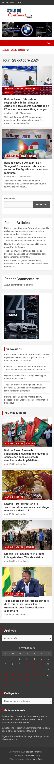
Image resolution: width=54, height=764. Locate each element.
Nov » (49, 685)
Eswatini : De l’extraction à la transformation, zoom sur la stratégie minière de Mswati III (26, 507)
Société (9, 92)
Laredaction (26, 113)
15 (13, 669)
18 (34, 669)
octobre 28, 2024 (12, 113)
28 (6, 680)
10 (27, 664)
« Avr (4, 685)
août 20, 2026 (10, 514)
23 (20, 675)
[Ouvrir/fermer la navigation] (6, 43)
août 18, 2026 (10, 614)
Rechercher (9, 198)
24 (27, 675)
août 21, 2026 (10, 464)
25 (34, 675)
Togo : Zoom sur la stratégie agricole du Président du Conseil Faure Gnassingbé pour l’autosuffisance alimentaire (25, 254)
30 (20, 680)
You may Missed (15, 412)
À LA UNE (9, 444)
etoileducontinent (34, 751)
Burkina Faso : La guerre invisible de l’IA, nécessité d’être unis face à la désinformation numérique (26, 263)
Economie (10, 89)
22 (13, 675)
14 (6, 669)
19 (41, 669)
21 (6, 675)
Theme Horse (31, 755)
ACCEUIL (19, 444)
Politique (21, 156)
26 (41, 675)
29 (13, 680)
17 (27, 669)
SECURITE (30, 547)
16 (20, 669)
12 (41, 664)
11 (34, 664)
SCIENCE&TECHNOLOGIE (27, 89)
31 (27, 680)
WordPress (38, 759)
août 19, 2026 (10, 561)
